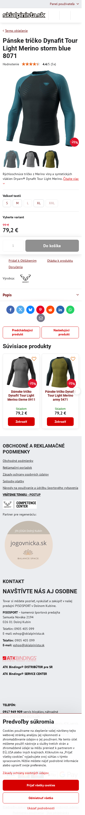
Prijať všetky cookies (41, 785)
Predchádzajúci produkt (22, 332)
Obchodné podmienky (18, 461)
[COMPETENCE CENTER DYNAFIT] (20, 508)
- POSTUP (22, 495)
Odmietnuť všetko (41, 798)
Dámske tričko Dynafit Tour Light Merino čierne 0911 (21, 395)
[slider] (31, 64)
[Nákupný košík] (65, 15)
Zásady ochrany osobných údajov (26, 474)
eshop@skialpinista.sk (28, 645)
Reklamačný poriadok (17, 467)
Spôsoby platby (13, 481)
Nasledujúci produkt (61, 332)
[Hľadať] (54, 15)
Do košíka (52, 245)
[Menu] (76, 15)
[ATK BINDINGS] (20, 660)
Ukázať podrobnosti (41, 808)
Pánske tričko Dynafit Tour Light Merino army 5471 (60, 395)
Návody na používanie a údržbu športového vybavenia (40, 488)
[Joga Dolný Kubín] (29, 570)
